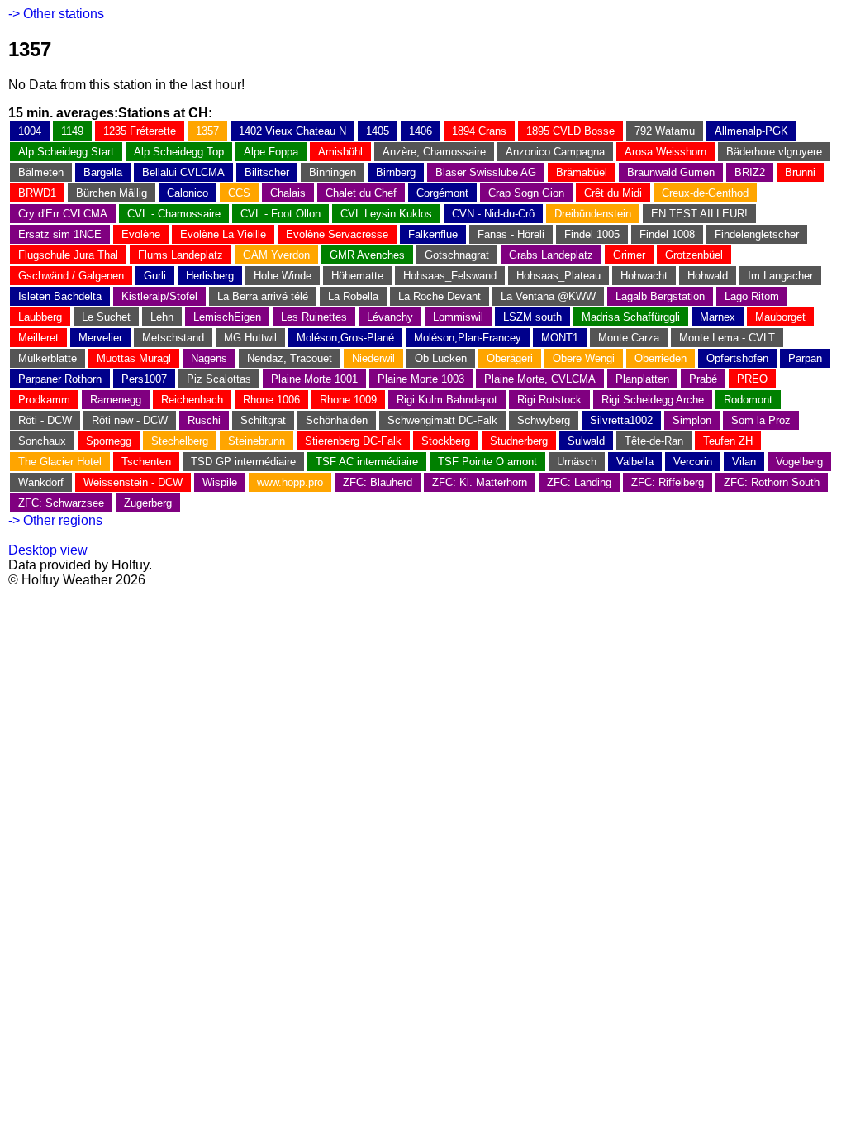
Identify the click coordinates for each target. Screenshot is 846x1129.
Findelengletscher (757, 234)
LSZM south (532, 317)
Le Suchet (106, 317)
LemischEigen (227, 317)
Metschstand (173, 337)
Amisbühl (340, 151)
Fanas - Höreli (511, 234)
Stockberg (445, 441)
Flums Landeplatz (180, 255)
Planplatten (642, 379)
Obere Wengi (584, 358)
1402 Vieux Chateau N (292, 131)
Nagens (209, 358)
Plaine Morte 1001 (314, 379)
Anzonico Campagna (555, 151)
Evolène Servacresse (337, 234)
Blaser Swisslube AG (485, 172)
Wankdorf (41, 482)
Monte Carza (628, 337)
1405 (377, 131)
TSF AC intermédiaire (367, 461)
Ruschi (204, 420)
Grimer (629, 255)
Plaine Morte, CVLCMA (540, 379)
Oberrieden (660, 358)
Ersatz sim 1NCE (60, 234)
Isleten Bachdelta (60, 296)
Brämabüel (581, 172)
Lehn (161, 317)
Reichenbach (192, 399)
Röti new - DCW (130, 420)
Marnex (717, 317)
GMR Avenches (367, 255)
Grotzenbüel (694, 255)
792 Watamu (664, 131)
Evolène (140, 234)
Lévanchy (390, 317)
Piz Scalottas (219, 379)
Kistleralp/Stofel (159, 296)
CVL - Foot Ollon (280, 213)
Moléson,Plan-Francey (467, 337)
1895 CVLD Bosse (570, 131)
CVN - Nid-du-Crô (493, 213)
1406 (420, 131)
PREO (752, 379)
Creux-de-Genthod (705, 193)
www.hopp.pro (290, 482)
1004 (29, 131)
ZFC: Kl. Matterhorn (479, 482)
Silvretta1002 (621, 420)
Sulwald (586, 441)
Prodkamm (44, 399)
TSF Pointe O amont (487, 461)
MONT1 (559, 337)
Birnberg (396, 172)
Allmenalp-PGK (751, 131)
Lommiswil (458, 317)
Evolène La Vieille (223, 234)
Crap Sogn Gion (526, 193)
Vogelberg (799, 461)
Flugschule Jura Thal (68, 255)
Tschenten (146, 461)
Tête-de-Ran (654, 441)
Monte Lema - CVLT (727, 337)
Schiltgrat (263, 420)
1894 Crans (479, 131)
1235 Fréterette (139, 131)
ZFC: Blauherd (377, 482)
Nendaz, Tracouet (289, 358)
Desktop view (48, 550)
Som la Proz (761, 420)
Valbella (635, 461)
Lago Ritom (752, 296)
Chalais (288, 193)
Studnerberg (519, 441)
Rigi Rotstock (549, 399)
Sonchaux (42, 441)
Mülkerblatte (47, 358)
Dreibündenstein (592, 213)
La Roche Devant (439, 296)
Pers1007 (144, 379)
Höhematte (357, 275)
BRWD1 (37, 193)
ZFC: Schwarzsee (61, 503)
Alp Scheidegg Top (179, 151)
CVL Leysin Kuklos (386, 213)
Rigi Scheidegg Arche (652, 399)
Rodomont (748, 399)
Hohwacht (644, 275)
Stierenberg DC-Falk (353, 441)
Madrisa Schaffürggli (631, 317)
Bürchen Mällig (111, 193)
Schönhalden (337, 420)
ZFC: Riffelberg (667, 482)
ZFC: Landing (579, 482)
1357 (207, 131)
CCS (239, 193)
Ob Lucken (441, 358)
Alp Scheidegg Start (66, 151)
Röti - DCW (45, 420)
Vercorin (692, 461)
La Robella (353, 296)
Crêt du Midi (613, 193)
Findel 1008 (667, 234)
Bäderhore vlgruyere (774, 151)
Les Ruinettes (314, 317)
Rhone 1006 (271, 399)
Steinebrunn (256, 441)
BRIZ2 (749, 172)
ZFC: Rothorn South (772, 482)
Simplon (692, 420)
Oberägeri (510, 358)
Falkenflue (433, 234)
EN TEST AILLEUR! (699, 213)
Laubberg (40, 317)
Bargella (102, 172)
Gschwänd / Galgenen (71, 275)
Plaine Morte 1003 (421, 379)
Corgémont (442, 193)
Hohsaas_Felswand (450, 275)
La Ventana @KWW (548, 296)
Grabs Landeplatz (551, 255)
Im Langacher (780, 275)
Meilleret (38, 337)
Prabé (703, 379)
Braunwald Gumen (671, 172)
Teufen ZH (728, 441)
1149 (72, 131)
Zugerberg (148, 503)
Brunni (800, 172)
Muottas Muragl (134, 358)
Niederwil (373, 358)
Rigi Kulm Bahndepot (447, 399)
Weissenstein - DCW (133, 482)
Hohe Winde (282, 275)
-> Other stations (56, 14)
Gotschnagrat (457, 255)
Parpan (805, 358)
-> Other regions (55, 520)
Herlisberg (210, 275)
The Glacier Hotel (60, 461)
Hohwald (707, 275)
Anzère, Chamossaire (434, 151)
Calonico (187, 193)
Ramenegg (115, 399)
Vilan (744, 461)
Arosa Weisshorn (665, 151)
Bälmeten (41, 172)
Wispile (219, 482)
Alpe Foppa (271, 151)
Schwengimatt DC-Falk (442, 420)
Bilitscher (267, 172)
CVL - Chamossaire (174, 213)
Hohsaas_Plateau (558, 275)
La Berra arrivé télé (262, 296)
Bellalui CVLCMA (183, 172)
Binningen (332, 172)
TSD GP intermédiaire (243, 461)
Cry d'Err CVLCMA (62, 213)
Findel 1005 (592, 234)
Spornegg (108, 441)
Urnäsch (576, 461)
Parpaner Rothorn (60, 379)
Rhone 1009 (348, 399)
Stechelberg (179, 441)
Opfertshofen (737, 358)
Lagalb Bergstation (660, 296)
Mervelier (100, 337)
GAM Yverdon (276, 255)
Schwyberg (543, 420)
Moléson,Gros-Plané (345, 337)
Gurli (155, 275)
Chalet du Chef (361, 193)
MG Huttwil (250, 337)
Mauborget (780, 317)
